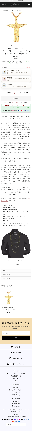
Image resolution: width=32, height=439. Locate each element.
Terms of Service (14, 411)
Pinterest (17, 403)
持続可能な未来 (15, 102)
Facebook (17, 398)
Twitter (17, 401)
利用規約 (16, 387)
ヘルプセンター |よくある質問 (16, 373)
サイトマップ (16, 392)
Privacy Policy (24, 409)
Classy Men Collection (19, 416)
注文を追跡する (16, 376)
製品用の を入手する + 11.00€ (18, 92)
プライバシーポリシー (16, 390)
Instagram (17, 406)
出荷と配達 (16, 371)
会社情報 (16, 414)
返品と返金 (16, 378)
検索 (16, 381)
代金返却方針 (16, 385)
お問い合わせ (16, 395)
